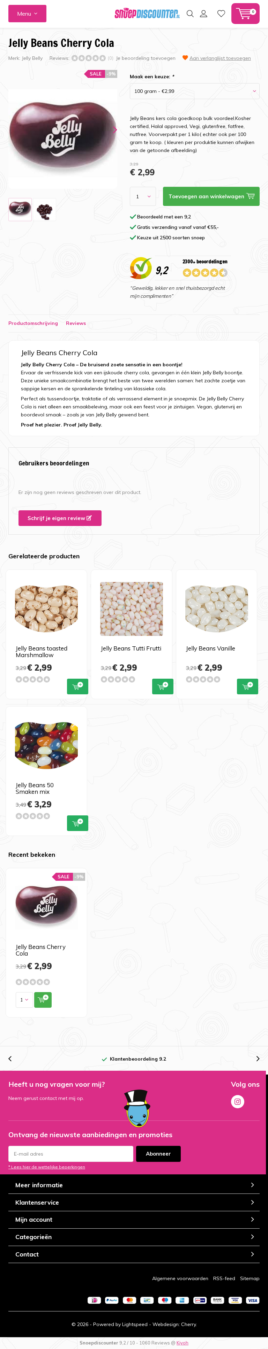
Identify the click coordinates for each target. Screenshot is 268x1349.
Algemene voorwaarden (180, 1278)
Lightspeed (135, 1324)
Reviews (76, 323)
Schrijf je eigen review (57, 518)
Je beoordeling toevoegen (146, 58)
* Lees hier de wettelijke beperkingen (46, 1167)
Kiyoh (182, 1343)
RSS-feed (224, 1278)
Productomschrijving (33, 323)
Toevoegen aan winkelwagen (77, 686)
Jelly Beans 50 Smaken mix (35, 788)
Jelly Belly (32, 58)
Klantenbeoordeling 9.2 (138, 1059)
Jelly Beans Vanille (210, 648)
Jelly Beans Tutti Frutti (131, 648)
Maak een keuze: (152, 76)
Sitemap (250, 1278)
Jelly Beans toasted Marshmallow (41, 651)
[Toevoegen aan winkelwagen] (43, 1000)
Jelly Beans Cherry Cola (41, 950)
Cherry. (189, 1324)
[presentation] (108, 130)
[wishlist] (221, 13)
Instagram (237, 1101)
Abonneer (158, 1153)
